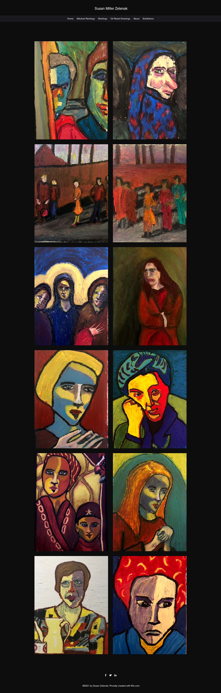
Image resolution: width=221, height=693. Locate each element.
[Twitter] (110, 675)
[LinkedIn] (115, 675)
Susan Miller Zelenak (111, 8)
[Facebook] (105, 675)
